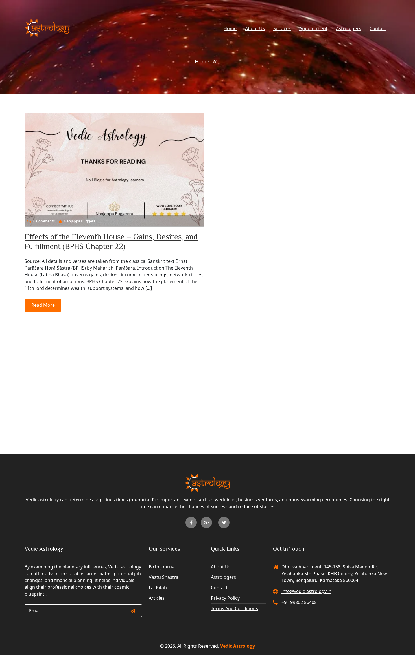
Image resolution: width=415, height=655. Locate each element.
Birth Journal (162, 567)
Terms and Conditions (234, 608)
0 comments (43, 221)
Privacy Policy (225, 598)
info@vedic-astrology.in (306, 591)
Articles (157, 598)
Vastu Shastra (163, 577)
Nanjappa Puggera (79, 221)
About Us (255, 28)
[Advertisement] (207, 362)
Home (230, 28)
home (202, 61)
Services (282, 28)
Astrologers (348, 28)
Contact (378, 28)
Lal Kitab (158, 588)
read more (43, 305)
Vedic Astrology (237, 646)
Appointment (313, 28)
